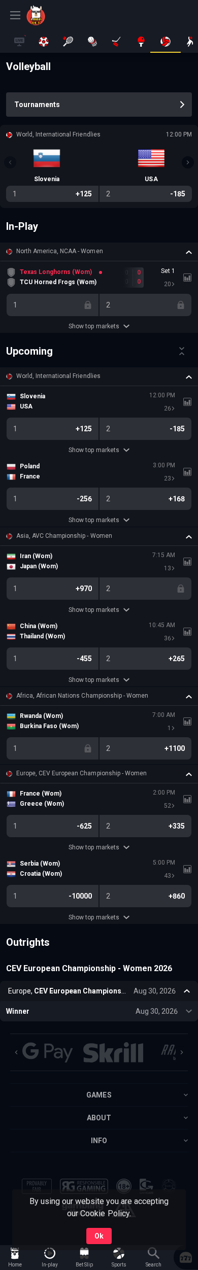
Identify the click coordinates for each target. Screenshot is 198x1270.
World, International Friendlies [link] (58, 376)
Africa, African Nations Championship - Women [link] (82, 695)
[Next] (188, 162)
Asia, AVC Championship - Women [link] (64, 535)
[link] (49, 15)
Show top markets (94, 326)
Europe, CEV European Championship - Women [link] (81, 773)
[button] (99, 252)
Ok (99, 1236)
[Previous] (10, 162)
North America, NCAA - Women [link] (59, 251)
